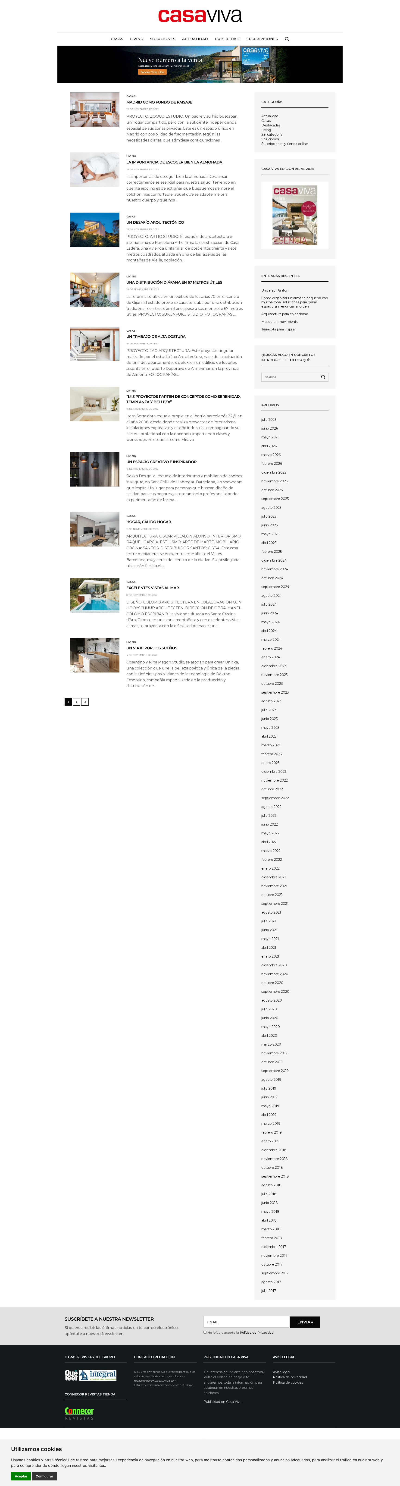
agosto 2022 (271, 807)
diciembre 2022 (273, 772)
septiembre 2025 (275, 499)
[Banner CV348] (200, 64)
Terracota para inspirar (278, 329)
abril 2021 (268, 948)
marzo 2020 (271, 1044)
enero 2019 (270, 1141)
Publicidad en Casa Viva (222, 1402)
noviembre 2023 (274, 675)
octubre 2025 (272, 490)
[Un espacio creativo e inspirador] (94, 469)
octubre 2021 (271, 895)
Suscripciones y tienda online (284, 143)
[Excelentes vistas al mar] (94, 595)
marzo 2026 (271, 455)
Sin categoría (271, 134)
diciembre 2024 (274, 560)
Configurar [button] (44, 1476)
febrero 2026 (271, 464)
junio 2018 (269, 1203)
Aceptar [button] (21, 1476)
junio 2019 (269, 1097)
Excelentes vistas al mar (152, 588)
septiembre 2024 (275, 587)
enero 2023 (270, 763)
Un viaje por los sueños (151, 648)
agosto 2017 (271, 1282)
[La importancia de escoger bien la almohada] (94, 169)
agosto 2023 (271, 701)
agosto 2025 (271, 508)
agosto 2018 (271, 1185)
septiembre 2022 (275, 798)
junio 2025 (269, 525)
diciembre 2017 (273, 1247)
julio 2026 (268, 420)
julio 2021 (268, 921)
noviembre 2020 (274, 974)
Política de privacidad (290, 1377)
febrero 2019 (271, 1132)
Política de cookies (288, 1382)
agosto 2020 (271, 1000)
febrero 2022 (271, 860)
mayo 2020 (270, 1027)
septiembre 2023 (275, 692)
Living (136, 39)
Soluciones (162, 39)
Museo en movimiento (279, 322)
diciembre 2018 (273, 1150)
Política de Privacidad (257, 1332)
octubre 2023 (272, 684)
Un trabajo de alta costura (156, 337)
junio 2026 (269, 428)
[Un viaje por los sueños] (94, 655)
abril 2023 (269, 736)
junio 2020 (269, 1018)
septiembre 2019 (275, 1071)
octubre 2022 (272, 789)
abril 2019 (268, 1115)
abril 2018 (269, 1220)
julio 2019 (268, 1088)
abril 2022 (269, 842)
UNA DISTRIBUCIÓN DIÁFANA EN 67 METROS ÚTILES (174, 282)
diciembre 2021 (273, 877)
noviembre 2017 (274, 1256)
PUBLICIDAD (227, 39)
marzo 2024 (271, 640)
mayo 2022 (270, 833)
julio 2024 (269, 604)
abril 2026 (269, 446)
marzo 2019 (270, 1124)
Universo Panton (274, 290)
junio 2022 (269, 824)
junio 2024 (269, 613)
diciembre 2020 (274, 965)
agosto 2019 (271, 1080)
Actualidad (195, 39)
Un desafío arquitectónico (155, 222)
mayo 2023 (270, 728)
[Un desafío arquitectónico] (94, 230)
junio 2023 (269, 719)
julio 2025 (268, 516)
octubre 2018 (272, 1168)
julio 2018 (268, 1194)
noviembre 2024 (274, 569)
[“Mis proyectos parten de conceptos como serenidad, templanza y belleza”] (94, 404)
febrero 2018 (271, 1238)
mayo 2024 (270, 622)
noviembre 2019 (274, 1053)
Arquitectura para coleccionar (284, 314)
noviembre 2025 (274, 481)
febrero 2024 (271, 648)
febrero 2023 (271, 754)
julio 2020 (269, 1009)
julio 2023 (268, 710)
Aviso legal (281, 1372)
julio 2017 (268, 1291)
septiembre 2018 (275, 1176)
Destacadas (270, 125)
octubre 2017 (272, 1264)
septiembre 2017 (275, 1273)
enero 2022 (270, 868)
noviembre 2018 (274, 1159)
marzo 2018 (271, 1229)
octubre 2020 (272, 983)
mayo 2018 (270, 1212)
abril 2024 (269, 631)
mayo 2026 (270, 437)
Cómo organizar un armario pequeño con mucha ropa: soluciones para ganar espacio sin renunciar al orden (294, 302)
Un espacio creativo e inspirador (161, 462)
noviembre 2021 (274, 886)
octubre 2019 (272, 1062)
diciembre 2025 (273, 472)
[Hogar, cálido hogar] (94, 529)
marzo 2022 (271, 851)
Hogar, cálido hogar (148, 522)
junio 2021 (269, 930)
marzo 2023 (271, 745)
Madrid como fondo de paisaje (159, 102)
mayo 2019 (270, 1106)
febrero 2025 (271, 552)
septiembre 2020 (275, 992)
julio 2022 (268, 816)
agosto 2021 (271, 912)
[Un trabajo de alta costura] (94, 344)
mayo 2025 (270, 534)
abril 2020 (269, 1036)
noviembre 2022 (274, 780)
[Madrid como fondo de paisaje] (94, 109)
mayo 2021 (270, 939)
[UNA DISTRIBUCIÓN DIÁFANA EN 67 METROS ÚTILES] (94, 290)
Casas (117, 39)
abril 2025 (268, 543)
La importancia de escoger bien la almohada (174, 162)
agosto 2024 (271, 596)
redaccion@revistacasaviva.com (155, 1380)
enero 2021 (270, 956)
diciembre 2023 (273, 666)
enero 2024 (270, 657)
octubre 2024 (272, 578)
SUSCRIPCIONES (262, 39)
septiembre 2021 (274, 904)
